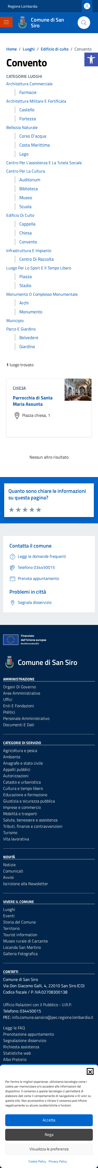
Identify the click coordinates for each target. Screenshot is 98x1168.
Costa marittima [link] (34, 145)
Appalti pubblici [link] (16, 769)
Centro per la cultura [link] (25, 171)
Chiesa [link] (25, 232)
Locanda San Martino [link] (22, 947)
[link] (91, 59)
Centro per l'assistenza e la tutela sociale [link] (44, 162)
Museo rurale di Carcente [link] (25, 941)
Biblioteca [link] (28, 188)
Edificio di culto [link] (20, 215)
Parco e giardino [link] (21, 329)
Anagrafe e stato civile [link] (23, 763)
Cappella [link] (27, 223)
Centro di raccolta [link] (36, 259)
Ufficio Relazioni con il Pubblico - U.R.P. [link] (37, 1004)
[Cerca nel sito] (84, 22)
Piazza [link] (25, 276)
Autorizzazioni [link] (15, 776)
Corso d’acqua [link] (32, 136)
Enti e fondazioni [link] (18, 706)
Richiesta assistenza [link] (21, 1047)
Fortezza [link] (27, 118)
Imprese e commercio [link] (22, 807)
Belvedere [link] (28, 337)
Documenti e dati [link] (18, 724)
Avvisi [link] (8, 877)
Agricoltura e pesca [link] (20, 750)
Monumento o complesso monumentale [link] (42, 294)
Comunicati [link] (13, 871)
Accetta (49, 1120)
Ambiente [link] (11, 757)
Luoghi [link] (9, 909)
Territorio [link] (11, 928)
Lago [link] (23, 154)
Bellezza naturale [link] (22, 127)
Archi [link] (24, 302)
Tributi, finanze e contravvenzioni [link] (32, 826)
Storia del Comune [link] (19, 922)
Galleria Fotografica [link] (20, 953)
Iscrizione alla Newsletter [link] (25, 883)
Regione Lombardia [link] (22, 6)
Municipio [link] (15, 320)
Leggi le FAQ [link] (14, 1028)
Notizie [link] (9, 864)
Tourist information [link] (20, 934)
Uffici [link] (7, 699)
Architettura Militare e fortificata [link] (36, 101)
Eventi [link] (9, 916)
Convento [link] (28, 241)
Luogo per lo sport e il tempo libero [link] (38, 268)
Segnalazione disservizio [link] (24, 1040)
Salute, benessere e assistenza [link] (30, 820)
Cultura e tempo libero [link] (23, 788)
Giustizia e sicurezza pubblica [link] (29, 801)
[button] (90, 1071)
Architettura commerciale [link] (29, 84)
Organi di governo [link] (19, 687)
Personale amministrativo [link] (26, 718)
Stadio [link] (25, 285)
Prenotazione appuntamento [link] (28, 1034)
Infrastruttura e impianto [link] (28, 250)
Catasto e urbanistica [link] (22, 782)
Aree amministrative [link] (21, 693)
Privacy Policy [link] (58, 1161)
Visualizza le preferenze (49, 1149)
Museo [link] (25, 197)
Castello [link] (26, 109)
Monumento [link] (30, 311)
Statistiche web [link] (17, 1053)
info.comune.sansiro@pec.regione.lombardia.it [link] (52, 1017)
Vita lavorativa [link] (16, 839)
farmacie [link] (28, 92)
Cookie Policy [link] (37, 1161)
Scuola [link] (25, 206)
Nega (49, 1134)
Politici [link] (9, 712)
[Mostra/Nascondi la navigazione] (6, 22)
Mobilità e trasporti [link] (20, 813)
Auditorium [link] (29, 179)
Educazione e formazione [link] (25, 794)
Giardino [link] (27, 346)
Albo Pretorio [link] (14, 1059)
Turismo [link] (10, 832)
